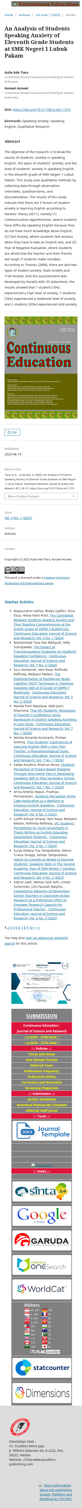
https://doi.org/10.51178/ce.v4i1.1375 (41, 109)
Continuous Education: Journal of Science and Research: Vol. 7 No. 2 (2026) (40, 660)
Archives (24, 15)
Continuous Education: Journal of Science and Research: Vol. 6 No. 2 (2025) (44, 809)
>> (38, 927)
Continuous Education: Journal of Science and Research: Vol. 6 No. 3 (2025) (40, 913)
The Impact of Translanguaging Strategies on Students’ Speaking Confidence (45, 651)
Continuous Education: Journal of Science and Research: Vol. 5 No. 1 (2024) (45, 635)
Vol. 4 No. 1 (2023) (48, 15)
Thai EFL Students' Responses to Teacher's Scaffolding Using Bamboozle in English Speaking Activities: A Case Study (45, 717)
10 (31, 927)
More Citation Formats (23, 496)
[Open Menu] (4, 4)
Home (9, 15)
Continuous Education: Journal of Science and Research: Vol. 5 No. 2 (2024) (43, 697)
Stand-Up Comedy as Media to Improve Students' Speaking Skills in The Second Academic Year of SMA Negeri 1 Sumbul (45, 864)
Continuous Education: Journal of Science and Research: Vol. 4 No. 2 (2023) (45, 875)
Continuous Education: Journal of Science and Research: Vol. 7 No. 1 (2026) (43, 728)
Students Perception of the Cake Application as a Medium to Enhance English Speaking (45, 800)
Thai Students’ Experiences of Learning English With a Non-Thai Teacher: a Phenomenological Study (43, 746)
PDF (14, 432)
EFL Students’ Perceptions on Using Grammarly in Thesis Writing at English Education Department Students (44, 830)
